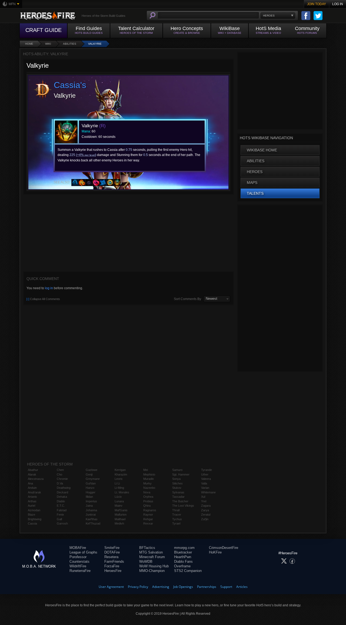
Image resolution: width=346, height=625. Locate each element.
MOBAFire (77, 548)
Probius (148, 501)
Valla (204, 483)
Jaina (89, 505)
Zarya (205, 510)
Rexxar (148, 523)
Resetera (111, 557)
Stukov (176, 487)
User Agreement (111, 586)
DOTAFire (112, 552)
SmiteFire (111, 548)
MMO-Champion (152, 571)
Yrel (203, 501)
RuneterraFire (80, 571)
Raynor (148, 514)
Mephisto (149, 474)
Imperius (91, 501)
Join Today (316, 4)
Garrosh (62, 523)
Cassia (32, 523)
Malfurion (121, 514)
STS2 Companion (188, 571)
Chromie (62, 478)
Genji (89, 474)
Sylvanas (178, 492)
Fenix (60, 514)
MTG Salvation (151, 552)
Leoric (119, 478)
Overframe (182, 566)
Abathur (33, 469)
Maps (252, 182)
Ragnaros (149, 510)
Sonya (176, 478)
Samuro (177, 469)
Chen (60, 469)
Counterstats (79, 561)
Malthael (120, 519)
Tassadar (178, 496)
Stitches (177, 483)
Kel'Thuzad (93, 523)
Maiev (118, 505)
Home (29, 43)
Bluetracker (183, 552)
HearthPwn (182, 557)
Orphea (148, 496)
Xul (203, 496)
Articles (242, 586)
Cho (59, 474)
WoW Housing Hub (154, 566)
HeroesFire (112, 571)
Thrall (175, 510)
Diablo (61, 501)
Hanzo (90, 487)
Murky (147, 483)
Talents (255, 193)
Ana (30, 483)
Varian (205, 487)
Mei (145, 469)
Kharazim (121, 474)
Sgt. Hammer (180, 474)
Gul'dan (91, 483)
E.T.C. (61, 505)
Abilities (69, 43)
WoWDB (145, 561)
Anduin (32, 487)
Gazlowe (91, 469)
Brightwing (34, 519)
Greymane (93, 478)
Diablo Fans (183, 561)
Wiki (48, 43)
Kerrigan (120, 469)
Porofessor (77, 557)
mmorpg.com (184, 548)
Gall (59, 519)
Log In (337, 4)
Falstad (61, 510)
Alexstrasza (36, 478)
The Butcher (180, 501)
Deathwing (64, 487)
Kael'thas (92, 519)
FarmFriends (114, 561)
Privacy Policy (138, 586)
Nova (146, 492)
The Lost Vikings (183, 505)
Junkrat (91, 514)
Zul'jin (204, 519)
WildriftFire (77, 566)
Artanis (32, 496)
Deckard (62, 492)
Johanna (91, 510)
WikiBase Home (262, 150)
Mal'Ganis (121, 510)
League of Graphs (83, 552)
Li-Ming (119, 487)
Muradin (148, 478)
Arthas (32, 501)
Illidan (89, 496)
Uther (204, 474)
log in (49, 288)
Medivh (119, 523)
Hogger (90, 492)
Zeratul (205, 514)
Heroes (254, 172)
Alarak (32, 474)
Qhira (147, 505)
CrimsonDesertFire (223, 548)
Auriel (31, 505)
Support (226, 586)
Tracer (176, 514)
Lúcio (118, 496)
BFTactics (147, 548)
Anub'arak (34, 492)
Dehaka (62, 496)
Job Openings (183, 586)
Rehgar (148, 519)
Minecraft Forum (152, 557)
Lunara (119, 501)
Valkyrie (95, 43)
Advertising (160, 586)
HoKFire (215, 552)
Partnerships (206, 586)
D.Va (60, 483)
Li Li (117, 483)
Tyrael (176, 523)
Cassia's (70, 85)
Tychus (177, 519)
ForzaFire (111, 566)
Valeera (206, 478)
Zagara (206, 505)
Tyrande (206, 469)
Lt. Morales (122, 492)
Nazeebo (149, 487)
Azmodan (34, 510)
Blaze (31, 514)
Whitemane (208, 492)
